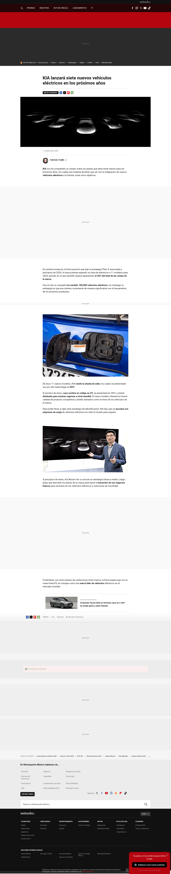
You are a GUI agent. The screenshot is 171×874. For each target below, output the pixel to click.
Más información (87, 871)
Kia (53, 617)
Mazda (82, 62)
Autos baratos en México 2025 (47, 756)
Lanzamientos (80, 8)
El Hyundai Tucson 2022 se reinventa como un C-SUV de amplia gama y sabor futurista (102, 604)
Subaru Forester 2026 (139, 756)
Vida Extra (43, 828)
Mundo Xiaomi (25, 839)
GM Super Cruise (72, 788)
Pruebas (31, 8)
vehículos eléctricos (76, 617)
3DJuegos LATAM (46, 854)
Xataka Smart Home (27, 835)
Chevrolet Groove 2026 (94, 756)
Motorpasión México (104, 854)
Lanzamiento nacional (51, 783)
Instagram (136, 8)
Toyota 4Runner (110, 756)
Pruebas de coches (73, 772)
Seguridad (47, 776)
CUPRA (89, 62)
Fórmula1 (24, 772)
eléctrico (62, 62)
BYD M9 (80, 756)
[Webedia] (145, 1)
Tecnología (70, 776)
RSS (116, 793)
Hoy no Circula (43, 62)
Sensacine (62, 825)
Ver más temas (27, 794)
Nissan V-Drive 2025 (67, 756)
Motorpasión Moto (103, 828)
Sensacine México (65, 854)
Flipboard (68, 92)
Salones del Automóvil (25, 777)
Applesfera (24, 832)
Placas (53, 62)
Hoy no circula (61, 8)
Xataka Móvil (25, 828)
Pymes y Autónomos (142, 828)
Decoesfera (120, 828)
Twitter (140, 8)
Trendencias (120, 825)
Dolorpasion (26, 783)
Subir (144, 814)
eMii (22, 788)
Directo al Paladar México (84, 854)
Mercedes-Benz (107, 62)
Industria (44, 8)
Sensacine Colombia (66, 857)
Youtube (145, 8)
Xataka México (26, 854)
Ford (97, 62)
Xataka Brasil (25, 857)
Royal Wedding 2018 (51, 788)
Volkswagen (72, 62)
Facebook (132, 8)
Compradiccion (121, 832)
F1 (92, 8)
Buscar (146, 804)
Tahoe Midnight (72, 783)
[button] (58, 159)
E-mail (72, 92)
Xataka (23, 825)
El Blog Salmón (140, 825)
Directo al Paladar (84, 825)
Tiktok (149, 8)
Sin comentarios (51, 92)
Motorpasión (101, 825)
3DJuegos (43, 825)
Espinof (61, 828)
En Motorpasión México (88, 600)
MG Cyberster (123, 756)
